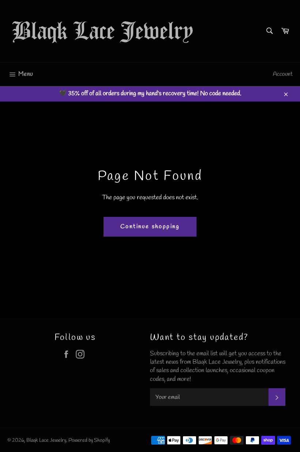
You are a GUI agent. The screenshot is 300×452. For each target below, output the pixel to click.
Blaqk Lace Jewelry (46, 440)
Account (283, 74)
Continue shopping (150, 226)
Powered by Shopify (89, 440)
